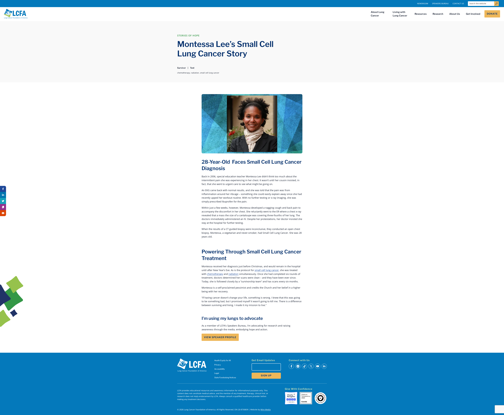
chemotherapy (215, 274)
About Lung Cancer (377, 14)
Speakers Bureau (440, 3)
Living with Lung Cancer (400, 14)
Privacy (217, 365)
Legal (216, 373)
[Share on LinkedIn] (3, 195)
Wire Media (266, 409)
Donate (492, 13)
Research (438, 13)
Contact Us (458, 3)
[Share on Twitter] (3, 201)
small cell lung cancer (267, 270)
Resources (421, 13)
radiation (233, 274)
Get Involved (473, 13)
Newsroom (422, 3)
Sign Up (266, 375)
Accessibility (219, 369)
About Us (454, 13)
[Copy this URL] (3, 207)
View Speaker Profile (220, 337)
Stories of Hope (188, 35)
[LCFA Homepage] (16, 14)
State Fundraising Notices (225, 377)
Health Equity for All (222, 360)
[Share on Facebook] (3, 189)
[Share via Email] (3, 213)
